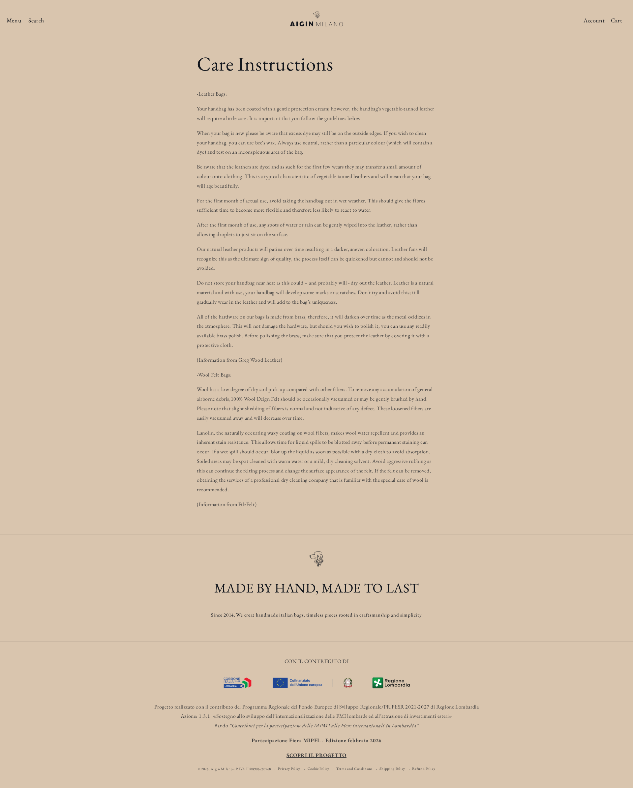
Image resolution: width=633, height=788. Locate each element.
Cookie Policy (318, 768)
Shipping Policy (392, 768)
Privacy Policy (289, 768)
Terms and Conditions (354, 768)
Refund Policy (423, 768)
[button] (14, 20)
